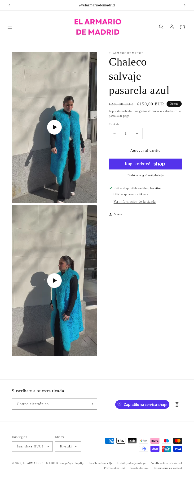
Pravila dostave (139, 467)
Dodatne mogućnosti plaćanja (146, 175)
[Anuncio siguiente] (185, 5)
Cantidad (115, 124)
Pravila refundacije (100, 463)
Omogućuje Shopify (71, 463)
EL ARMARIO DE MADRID (41, 463)
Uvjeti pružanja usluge (131, 463)
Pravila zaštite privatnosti (166, 463)
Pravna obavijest (114, 467)
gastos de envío (149, 111)
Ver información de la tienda (135, 201)
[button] (10, 27)
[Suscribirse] (91, 404)
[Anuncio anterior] (9, 5)
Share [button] (118, 214)
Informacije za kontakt (168, 467)
